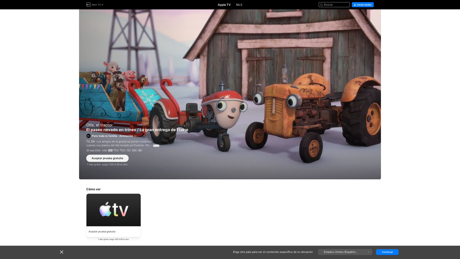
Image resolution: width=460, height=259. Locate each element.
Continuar (387, 252)
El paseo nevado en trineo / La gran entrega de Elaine (230, 94)
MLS (239, 4)
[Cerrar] (61, 252)
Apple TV (224, 4)
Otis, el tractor (99, 125)
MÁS (156, 145)
